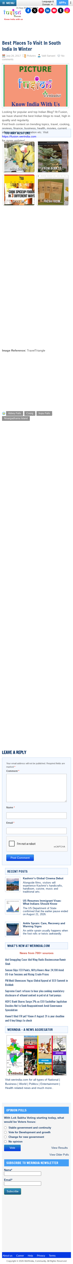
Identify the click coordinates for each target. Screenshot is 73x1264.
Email (10, 822)
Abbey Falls (14, 413)
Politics (34, 1083)
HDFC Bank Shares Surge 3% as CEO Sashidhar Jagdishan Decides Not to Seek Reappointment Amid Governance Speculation (36, 1005)
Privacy (41, 1255)
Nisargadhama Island (16, 418)
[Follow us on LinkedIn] (47, 10)
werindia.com (20, 1079)
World (23, 1083)
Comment (12, 771)
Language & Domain (48, 3)
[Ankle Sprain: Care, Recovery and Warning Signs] (12, 929)
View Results (59, 1147)
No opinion (16, 1141)
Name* (8, 1169)
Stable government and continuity (30, 1127)
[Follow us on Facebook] (28, 10)
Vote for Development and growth (29, 1132)
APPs (62, 2)
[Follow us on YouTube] (54, 10)
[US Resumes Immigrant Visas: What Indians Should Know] (12, 906)
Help (30, 1255)
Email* (8, 1179)
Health (9, 1087)
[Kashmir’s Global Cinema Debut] (12, 884)
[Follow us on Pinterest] (41, 10)
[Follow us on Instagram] (67, 10)
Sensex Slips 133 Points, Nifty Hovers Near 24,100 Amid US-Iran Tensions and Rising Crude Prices (34, 972)
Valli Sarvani (48, 55)
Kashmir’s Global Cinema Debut (43, 878)
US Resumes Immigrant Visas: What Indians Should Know (42, 902)
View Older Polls (59, 1154)
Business (11, 1083)
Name (10, 807)
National (53, 1079)
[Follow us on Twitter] (35, 10)
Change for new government (26, 1136)
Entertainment (49, 1083)
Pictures (31, 55)
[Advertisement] (36, 307)
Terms (52, 1255)
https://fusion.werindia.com (19, 136)
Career (20, 1255)
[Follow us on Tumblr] (60, 10)
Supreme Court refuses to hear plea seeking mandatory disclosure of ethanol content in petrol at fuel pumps (34, 993)
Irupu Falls (44, 413)
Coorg (29, 413)
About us (7, 1255)
